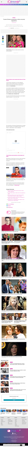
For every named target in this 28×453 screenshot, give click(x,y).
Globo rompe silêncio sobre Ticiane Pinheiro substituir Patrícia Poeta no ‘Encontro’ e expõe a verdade (16, 195)
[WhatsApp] (3, 40)
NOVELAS (9, 417)
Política (1, 411)
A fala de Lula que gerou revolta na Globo (8, 412)
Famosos (14, 17)
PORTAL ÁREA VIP (23, 417)
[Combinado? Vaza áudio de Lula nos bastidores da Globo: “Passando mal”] (3, 411)
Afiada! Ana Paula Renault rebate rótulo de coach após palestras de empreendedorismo (18, 390)
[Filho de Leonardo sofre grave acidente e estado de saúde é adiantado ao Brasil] (5, 370)
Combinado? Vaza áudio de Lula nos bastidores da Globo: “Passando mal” (3, 413)
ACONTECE (16, 417)
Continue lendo (16, 185)
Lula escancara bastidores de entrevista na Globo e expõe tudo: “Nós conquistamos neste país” (25, 413)
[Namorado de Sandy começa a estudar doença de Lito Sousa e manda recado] (5, 383)
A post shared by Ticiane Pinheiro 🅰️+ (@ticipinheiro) (15, 152)
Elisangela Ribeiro (13, 210)
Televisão (12, 411)
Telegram (9, 205)
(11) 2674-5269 (14, 441)
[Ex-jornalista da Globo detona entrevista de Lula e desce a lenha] (19, 411)
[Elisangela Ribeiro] (9, 212)
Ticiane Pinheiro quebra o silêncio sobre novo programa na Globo (16, 193)
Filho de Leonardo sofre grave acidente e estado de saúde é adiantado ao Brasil (18, 370)
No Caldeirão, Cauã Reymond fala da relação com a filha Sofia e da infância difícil (14, 413)
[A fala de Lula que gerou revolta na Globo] (8, 411)
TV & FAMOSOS (2, 417)
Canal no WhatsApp (11, 204)
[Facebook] (3, 36)
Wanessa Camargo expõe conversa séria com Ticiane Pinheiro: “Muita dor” (16, 191)
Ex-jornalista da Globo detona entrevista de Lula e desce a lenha (19, 413)
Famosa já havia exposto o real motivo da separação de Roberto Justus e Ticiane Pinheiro (16, 198)
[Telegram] (3, 41)
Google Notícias (10, 207)
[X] (3, 38)
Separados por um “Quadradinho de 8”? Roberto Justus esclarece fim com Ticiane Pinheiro (16, 200)
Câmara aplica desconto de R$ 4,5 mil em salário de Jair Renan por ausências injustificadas (18, 377)
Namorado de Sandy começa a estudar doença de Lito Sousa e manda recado (17, 383)
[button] (24, 2)
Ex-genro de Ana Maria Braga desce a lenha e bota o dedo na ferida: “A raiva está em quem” (17, 364)
